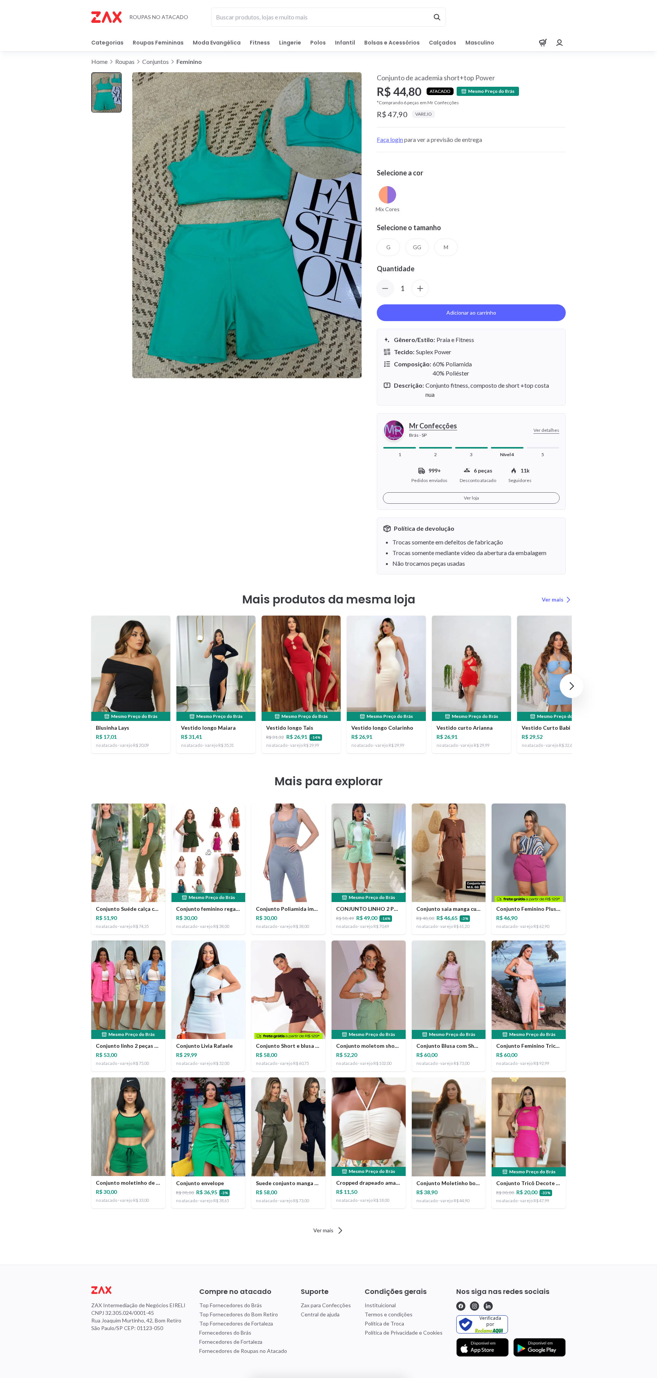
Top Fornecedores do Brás (230, 1305)
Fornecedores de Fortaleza (230, 1341)
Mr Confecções (433, 425)
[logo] (138, 1290)
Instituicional (380, 1305)
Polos (318, 42)
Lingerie (290, 42)
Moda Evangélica (217, 42)
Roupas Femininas (158, 42)
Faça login (390, 139)
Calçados (442, 42)
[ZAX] (106, 17)
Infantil (345, 42)
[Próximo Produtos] (572, 686)
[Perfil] (560, 43)
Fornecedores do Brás (225, 1332)
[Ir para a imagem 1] (106, 92)
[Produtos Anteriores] (85, 686)
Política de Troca (384, 1323)
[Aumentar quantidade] (420, 288)
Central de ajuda (320, 1314)
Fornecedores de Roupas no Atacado (243, 1351)
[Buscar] (437, 17)
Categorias (107, 42)
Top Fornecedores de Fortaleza (236, 1323)
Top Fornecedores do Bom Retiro (238, 1314)
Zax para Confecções (326, 1305)
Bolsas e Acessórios (392, 42)
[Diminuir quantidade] (385, 288)
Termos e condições (389, 1314)
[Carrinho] (543, 43)
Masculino (479, 42)
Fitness (260, 42)
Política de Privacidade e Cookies (404, 1332)
